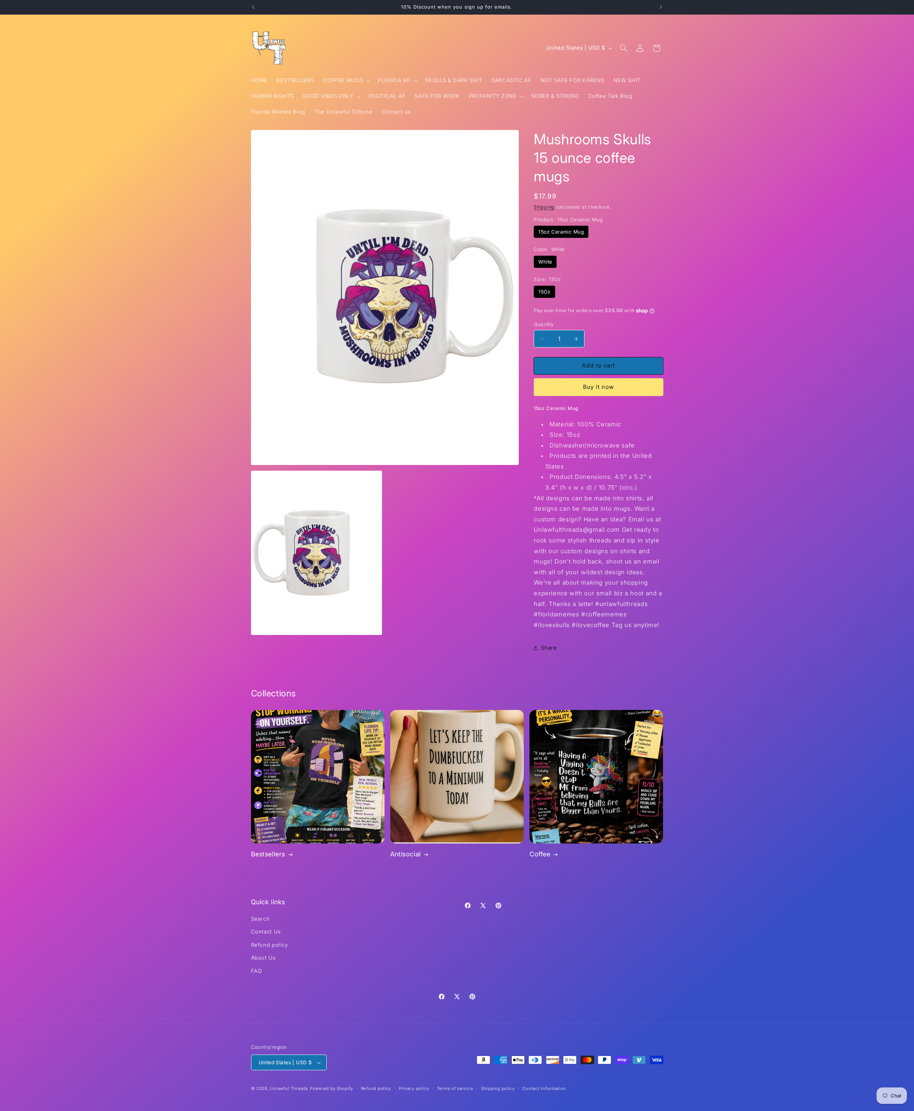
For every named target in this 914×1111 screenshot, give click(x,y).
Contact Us (266, 932)
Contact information (544, 1088)
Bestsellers (268, 854)
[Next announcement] (661, 7)
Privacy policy (414, 1088)
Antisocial (405, 854)
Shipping (544, 207)
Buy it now (598, 387)
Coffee (540, 854)
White (545, 262)
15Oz (544, 292)
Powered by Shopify (331, 1088)
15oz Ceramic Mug (561, 232)
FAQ (256, 971)
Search (260, 919)
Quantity (544, 324)
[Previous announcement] (253, 7)
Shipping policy (498, 1088)
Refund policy (269, 945)
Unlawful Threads (289, 1088)
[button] (345, 81)
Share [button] (549, 648)
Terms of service (455, 1088)
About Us (263, 958)
